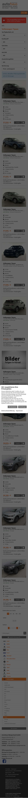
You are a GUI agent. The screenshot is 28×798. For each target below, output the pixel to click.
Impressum (19, 410)
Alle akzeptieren (12, 406)
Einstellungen (22, 406)
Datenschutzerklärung (8, 410)
